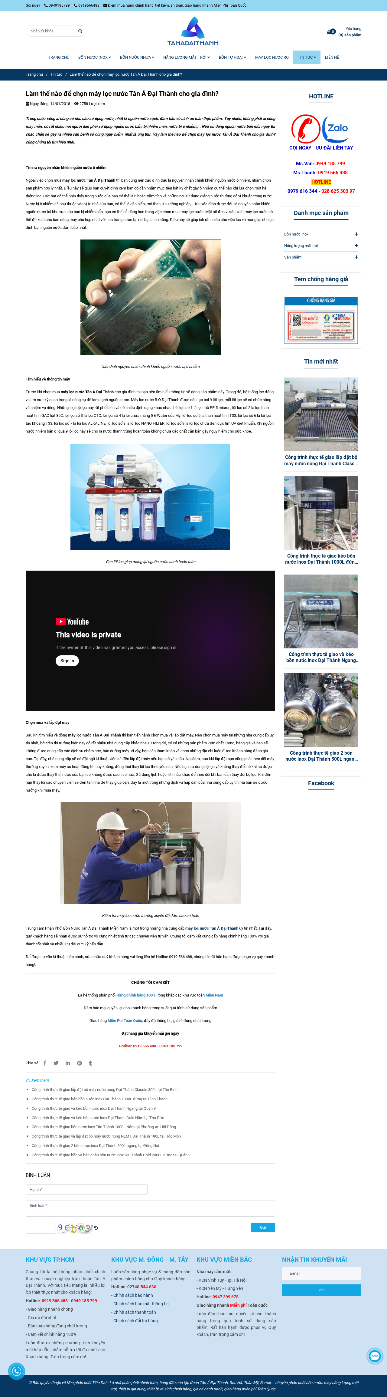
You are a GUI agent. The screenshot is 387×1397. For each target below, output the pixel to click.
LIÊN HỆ (332, 57)
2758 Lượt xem (92, 103)
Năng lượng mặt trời (301, 245)
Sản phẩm (292, 257)
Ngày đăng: (39, 103)
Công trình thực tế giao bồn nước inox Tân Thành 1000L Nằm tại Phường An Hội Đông (104, 1127)
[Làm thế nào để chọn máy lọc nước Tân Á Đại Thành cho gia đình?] (193, 31)
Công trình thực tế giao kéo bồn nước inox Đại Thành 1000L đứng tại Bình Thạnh (99, 1099)
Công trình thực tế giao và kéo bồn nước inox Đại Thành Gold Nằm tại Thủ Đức (98, 1117)
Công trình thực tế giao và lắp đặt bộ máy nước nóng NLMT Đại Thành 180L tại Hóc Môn (106, 1136)
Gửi (263, 1227)
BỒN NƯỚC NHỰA (136, 57)
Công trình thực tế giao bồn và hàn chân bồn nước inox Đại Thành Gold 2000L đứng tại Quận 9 (111, 1155)
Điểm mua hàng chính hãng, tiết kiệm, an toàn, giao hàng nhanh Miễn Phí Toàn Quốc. (177, 5)
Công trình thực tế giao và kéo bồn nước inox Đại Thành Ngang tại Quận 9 (94, 1108)
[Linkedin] (68, 1063)
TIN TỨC (306, 57)
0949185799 (60, 5)
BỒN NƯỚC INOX (93, 57)
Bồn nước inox (296, 234)
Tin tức (56, 74)
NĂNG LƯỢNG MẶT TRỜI (185, 57)
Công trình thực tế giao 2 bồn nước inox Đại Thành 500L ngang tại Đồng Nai (95, 1145)
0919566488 (88, 5)
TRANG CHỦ (58, 57)
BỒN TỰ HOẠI (231, 57)
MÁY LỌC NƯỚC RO (272, 57)
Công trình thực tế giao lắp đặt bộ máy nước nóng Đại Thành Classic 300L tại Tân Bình (104, 1089)
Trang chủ (34, 74)
